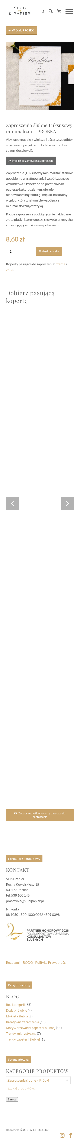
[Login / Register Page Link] (41, 11)
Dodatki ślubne (16, 1010)
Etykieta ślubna (17, 1016)
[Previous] (12, 503)
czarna (60, 264)
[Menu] (67, 11)
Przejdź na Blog (19, 985)
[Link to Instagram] (62, 1135)
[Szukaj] (48, 11)
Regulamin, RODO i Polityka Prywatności (36, 962)
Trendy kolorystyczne (21, 1033)
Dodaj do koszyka (49, 251)
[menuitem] (41, 11)
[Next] (67, 503)
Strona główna (18, 1059)
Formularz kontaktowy (24, 858)
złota (9, 269)
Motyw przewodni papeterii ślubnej (30, 1028)
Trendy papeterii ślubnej (23, 1039)
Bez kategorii (15, 1005)
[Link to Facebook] (71, 1135)
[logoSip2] (33, 11)
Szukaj (12, 1099)
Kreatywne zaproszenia (22, 1022)
